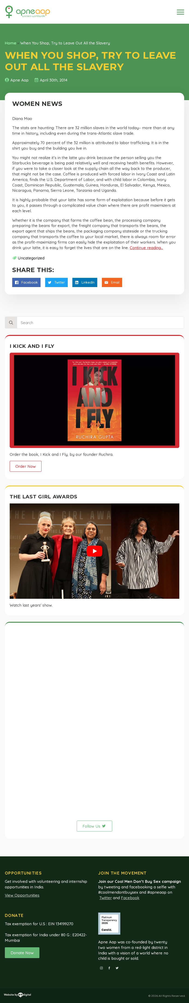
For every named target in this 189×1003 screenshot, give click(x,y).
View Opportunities (22, 895)
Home (10, 43)
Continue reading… (146, 247)
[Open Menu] (180, 12)
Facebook (130, 897)
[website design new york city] (17, 995)
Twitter (105, 897)
